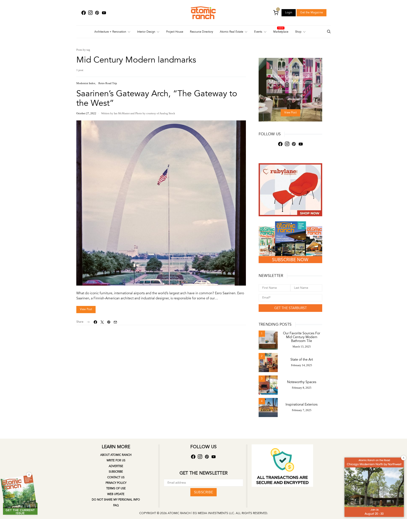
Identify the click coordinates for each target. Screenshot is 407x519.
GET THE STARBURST (290, 308)
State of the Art (301, 359)
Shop (298, 32)
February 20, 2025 (290, 90)
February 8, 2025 (301, 387)
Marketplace (280, 32)
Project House (174, 32)
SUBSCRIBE (203, 492)
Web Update (115, 494)
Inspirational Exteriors (302, 404)
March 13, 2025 (302, 346)
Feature (279, 68)
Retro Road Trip (107, 83)
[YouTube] (104, 13)
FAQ (116, 505)
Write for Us (116, 460)
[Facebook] (83, 13)
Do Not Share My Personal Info (116, 500)
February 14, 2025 (301, 365)
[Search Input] (329, 31)
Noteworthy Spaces (301, 382)
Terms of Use (116, 488)
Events (258, 32)
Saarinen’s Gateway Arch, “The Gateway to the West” (156, 98)
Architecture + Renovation (110, 32)
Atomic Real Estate (231, 32)
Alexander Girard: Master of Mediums (290, 79)
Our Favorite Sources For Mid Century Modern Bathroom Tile (301, 337)
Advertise (116, 466)
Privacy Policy (116, 483)
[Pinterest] (97, 13)
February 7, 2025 (301, 410)
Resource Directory (201, 32)
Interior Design (146, 32)
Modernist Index (85, 83)
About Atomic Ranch (115, 455)
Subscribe (116, 472)
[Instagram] (90, 13)
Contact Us (115, 477)
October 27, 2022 (86, 113)
